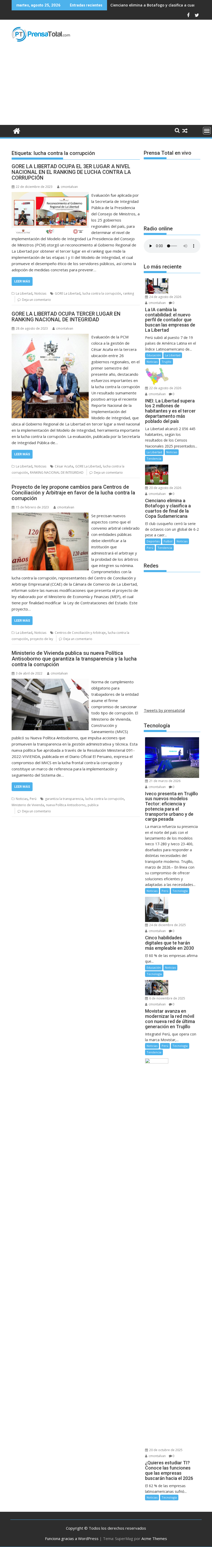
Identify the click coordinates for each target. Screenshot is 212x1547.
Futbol (168, 541)
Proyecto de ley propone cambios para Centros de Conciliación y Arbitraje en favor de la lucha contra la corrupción (73, 492)
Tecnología (180, 891)
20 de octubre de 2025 (165, 1450)
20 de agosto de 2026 (164, 488)
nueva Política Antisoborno (66, 805)
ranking (128, 293)
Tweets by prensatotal (164, 710)
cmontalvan (69, 186)
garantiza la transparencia (64, 799)
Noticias (40, 293)
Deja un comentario (36, 299)
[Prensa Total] (17, 130)
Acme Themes (154, 1538)
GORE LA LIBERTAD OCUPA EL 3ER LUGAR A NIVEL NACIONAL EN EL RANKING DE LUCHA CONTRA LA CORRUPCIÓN (71, 172)
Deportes (153, 541)
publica (93, 805)
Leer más (22, 281)
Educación (154, 355)
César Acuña (64, 466)
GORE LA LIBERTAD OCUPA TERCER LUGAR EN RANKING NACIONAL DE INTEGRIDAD (66, 317)
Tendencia (154, 458)
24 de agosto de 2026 (164, 297)
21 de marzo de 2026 (164, 781)
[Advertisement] (106, 86)
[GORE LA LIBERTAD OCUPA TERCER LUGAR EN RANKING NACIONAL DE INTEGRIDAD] (50, 336)
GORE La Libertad (67, 293)
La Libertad (24, 293)
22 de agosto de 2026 (164, 388)
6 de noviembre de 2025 (166, 998)
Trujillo (166, 362)
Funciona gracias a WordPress (72, 1538)
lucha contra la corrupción (101, 293)
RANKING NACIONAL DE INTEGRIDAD (57, 472)
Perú (33, 799)
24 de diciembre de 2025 (167, 925)
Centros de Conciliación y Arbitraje (80, 632)
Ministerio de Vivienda (28, 805)
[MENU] (207, 130)
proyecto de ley (41, 639)
